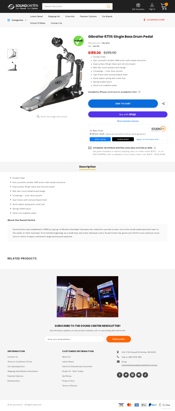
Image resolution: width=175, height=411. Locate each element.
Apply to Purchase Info (148, 139)
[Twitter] (126, 375)
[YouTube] (139, 375)
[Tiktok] (145, 375)
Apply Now (100, 139)
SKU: (90, 46)
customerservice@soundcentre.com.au (139, 365)
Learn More (123, 139)
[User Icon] (152, 5)
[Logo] (23, 6)
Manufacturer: (94, 43)
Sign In (152, 9)
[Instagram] (132, 375)
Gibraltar (106, 43)
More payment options (128, 121)
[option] (52, 73)
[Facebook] (119, 375)
